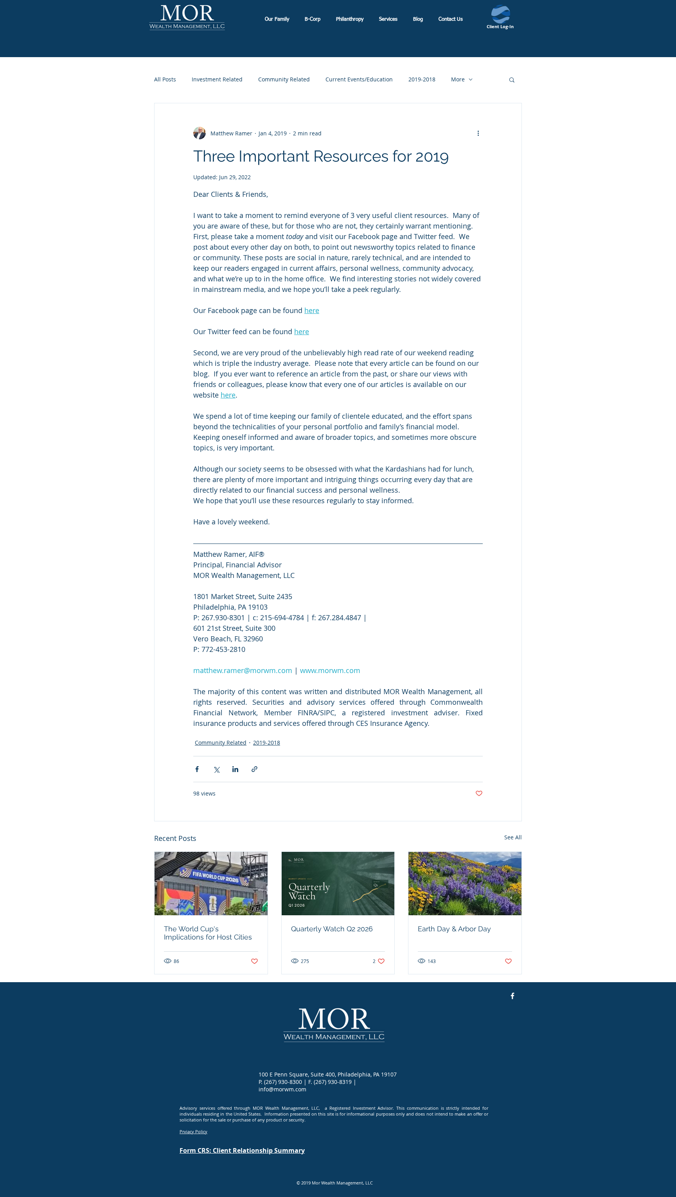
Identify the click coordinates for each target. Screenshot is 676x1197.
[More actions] (478, 133)
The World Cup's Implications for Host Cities (208, 933)
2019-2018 (421, 79)
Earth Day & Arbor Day (454, 929)
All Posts (165, 79)
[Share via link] (254, 769)
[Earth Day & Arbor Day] (464, 883)
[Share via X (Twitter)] (216, 769)
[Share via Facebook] (197, 769)
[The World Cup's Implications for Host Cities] (211, 883)
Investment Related (217, 79)
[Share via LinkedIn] (235, 769)
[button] (512, 79)
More (458, 79)
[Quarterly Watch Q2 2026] (338, 883)
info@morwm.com (282, 1089)
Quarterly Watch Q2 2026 (332, 929)
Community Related (284, 79)
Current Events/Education (359, 79)
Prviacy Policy (193, 1131)
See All (513, 837)
